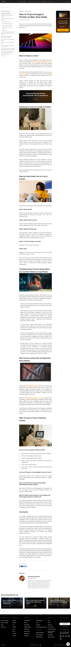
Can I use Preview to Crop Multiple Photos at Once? (7, 46)
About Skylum (27, 620)
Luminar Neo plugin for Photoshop (35, 397)
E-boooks (14, 633)
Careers (25, 622)
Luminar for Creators (52, 629)
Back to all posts (6, 7)
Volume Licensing (39, 634)
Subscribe (64, 623)
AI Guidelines (26, 633)
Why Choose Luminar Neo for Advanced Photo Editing (6, 37)
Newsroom (50, 624)
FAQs (37, 622)
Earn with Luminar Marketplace (51, 632)
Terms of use (26, 629)
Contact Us (26, 635)
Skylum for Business (40, 632)
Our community (51, 627)
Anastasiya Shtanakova (24, 19)
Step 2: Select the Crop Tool (7, 23)
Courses (14, 635)
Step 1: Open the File (6, 21)
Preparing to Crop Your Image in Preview (7, 16)
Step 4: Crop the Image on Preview (7, 28)
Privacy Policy (27, 631)
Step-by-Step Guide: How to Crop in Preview (8, 19)
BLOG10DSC (62, 26)
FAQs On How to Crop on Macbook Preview (7, 40)
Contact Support (39, 620)
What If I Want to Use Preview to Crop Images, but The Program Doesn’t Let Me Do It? (7, 52)
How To (49, 622)
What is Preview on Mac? (6, 13)
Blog (49, 620)
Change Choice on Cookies (41, 627)
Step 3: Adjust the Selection (7, 25)
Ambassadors (26, 624)
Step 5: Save (4, 30)
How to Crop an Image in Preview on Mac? (8, 43)
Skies (14, 631)
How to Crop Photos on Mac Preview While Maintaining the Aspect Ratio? (8, 49)
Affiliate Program (27, 627)
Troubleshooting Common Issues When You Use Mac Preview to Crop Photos (8, 33)
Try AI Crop (35, 99)
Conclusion (3, 55)
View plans (63, 30)
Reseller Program (39, 636)
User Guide (38, 624)
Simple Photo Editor (33, 385)
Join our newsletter (64, 617)
